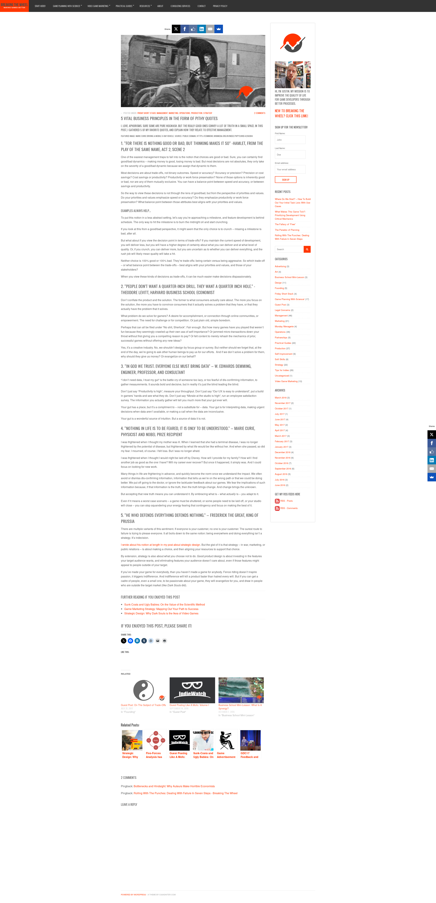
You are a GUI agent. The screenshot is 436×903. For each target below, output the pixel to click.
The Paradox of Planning (287, 229)
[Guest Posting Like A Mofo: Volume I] (192, 690)
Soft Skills (280, 359)
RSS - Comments (289, 508)
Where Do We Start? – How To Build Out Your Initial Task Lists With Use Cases (293, 202)
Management (162, 113)
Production (196, 113)
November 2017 (282, 403)
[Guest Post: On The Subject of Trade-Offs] (143, 690)
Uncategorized (282, 375)
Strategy (207, 113)
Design (278, 282)
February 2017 (282, 441)
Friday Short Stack (146, 113)
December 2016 (282, 452)
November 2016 (282, 457)
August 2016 (281, 474)
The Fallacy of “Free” (285, 224)
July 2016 (279, 479)
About (160, 6)
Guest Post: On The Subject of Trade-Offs (143, 705)
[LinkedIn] (201, 29)
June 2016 (280, 485)
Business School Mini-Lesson (289, 277)
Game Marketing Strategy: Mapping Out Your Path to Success (161, 609)
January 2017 (281, 446)
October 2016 (281, 463)
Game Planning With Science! (66, 6)
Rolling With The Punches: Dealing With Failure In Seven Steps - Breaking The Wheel (186, 793)
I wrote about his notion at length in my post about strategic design (160, 545)
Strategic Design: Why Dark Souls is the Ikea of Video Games (161, 613)
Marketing (173, 113)
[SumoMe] (218, 29)
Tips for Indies (282, 370)
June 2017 (280, 419)
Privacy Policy (220, 6)
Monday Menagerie (284, 326)
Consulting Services (180, 6)
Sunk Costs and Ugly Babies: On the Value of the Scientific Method (164, 604)
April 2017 (280, 430)
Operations (184, 113)
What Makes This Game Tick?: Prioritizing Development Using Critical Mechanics (290, 215)
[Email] (210, 29)
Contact (202, 6)
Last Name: (280, 148)
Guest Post (280, 304)
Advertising (280, 266)
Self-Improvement (283, 353)
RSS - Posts (286, 500)
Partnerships (281, 337)
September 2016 (283, 468)
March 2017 (280, 435)
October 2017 (281, 408)
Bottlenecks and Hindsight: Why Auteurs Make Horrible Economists (174, 786)
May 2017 (280, 424)
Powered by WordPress (133, 894)
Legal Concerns (282, 310)
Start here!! (40, 6)
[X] (176, 29)
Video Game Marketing (98, 6)
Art (276, 271)
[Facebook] (184, 29)
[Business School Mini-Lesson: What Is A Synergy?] (241, 690)
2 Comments (259, 113)
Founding (279, 288)
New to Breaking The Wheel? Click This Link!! (291, 113)
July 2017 (279, 413)
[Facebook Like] (193, 29)
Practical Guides (124, 6)
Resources (145, 6)
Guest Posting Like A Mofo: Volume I (189, 705)
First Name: (280, 133)
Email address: (282, 163)
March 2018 (280, 397)
